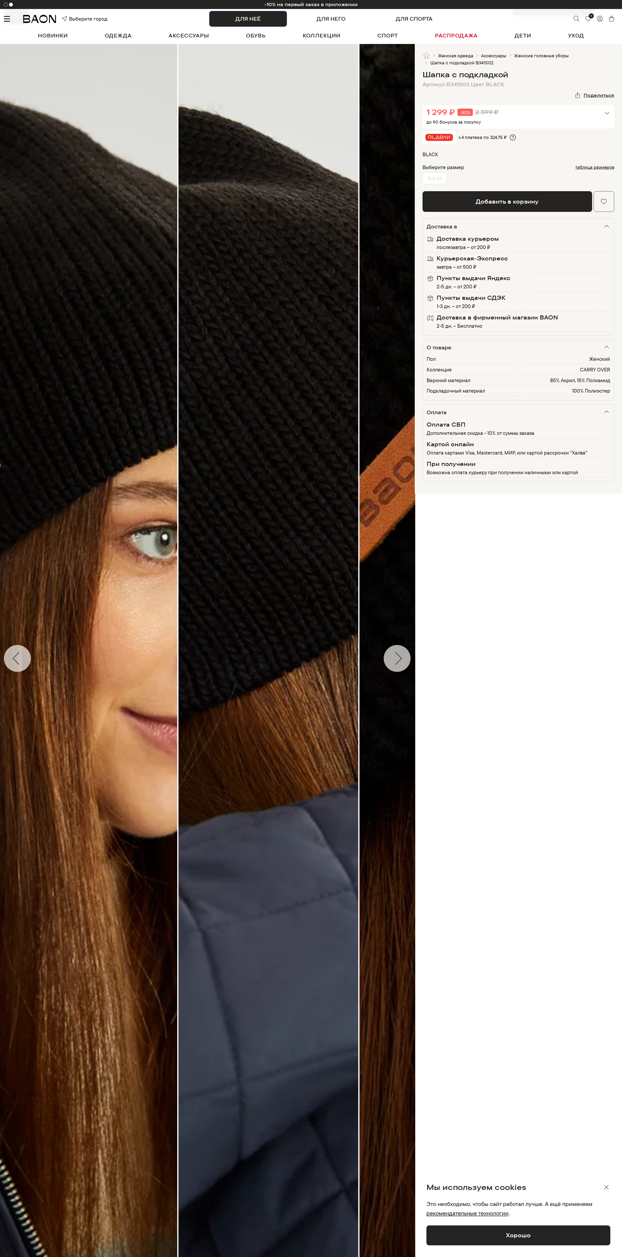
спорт (387, 35)
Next (418, 658)
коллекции (321, 35)
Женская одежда (456, 56)
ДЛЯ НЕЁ (248, 19)
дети (523, 35)
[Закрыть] (606, 1187)
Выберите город (78, 19)
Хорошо (518, 1235)
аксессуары (189, 35)
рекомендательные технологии (467, 1213)
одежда (118, 35)
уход (576, 35)
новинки (53, 35)
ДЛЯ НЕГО (331, 19)
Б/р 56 (435, 178)
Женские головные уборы (541, 56)
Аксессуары (493, 56)
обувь (256, 35)
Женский (599, 359)
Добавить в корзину (507, 201)
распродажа (456, 35)
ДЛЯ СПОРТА (414, 19)
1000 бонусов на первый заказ (311, 4)
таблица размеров (594, 167)
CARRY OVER (595, 369)
